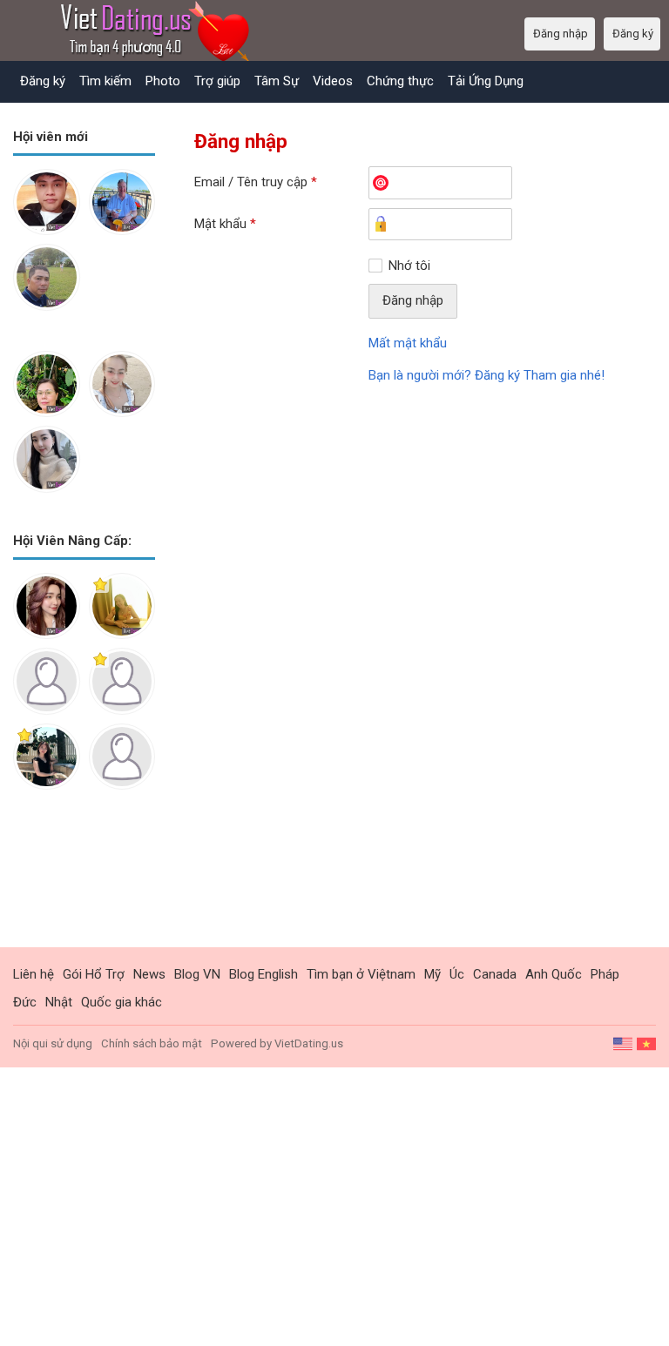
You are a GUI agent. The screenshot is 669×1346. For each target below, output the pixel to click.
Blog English (263, 974)
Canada (495, 974)
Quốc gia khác (121, 1002)
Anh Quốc (553, 974)
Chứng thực (400, 81)
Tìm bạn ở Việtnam (361, 974)
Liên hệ (33, 974)
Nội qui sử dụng (52, 1043)
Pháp (605, 974)
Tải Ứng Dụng (486, 81)
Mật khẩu (225, 224)
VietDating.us (308, 1043)
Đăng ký (42, 81)
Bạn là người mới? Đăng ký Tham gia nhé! (486, 375)
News (149, 974)
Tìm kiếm (105, 81)
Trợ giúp (217, 81)
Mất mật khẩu (407, 343)
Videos (333, 81)
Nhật (58, 1002)
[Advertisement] (84, 882)
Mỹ (432, 974)
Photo (162, 81)
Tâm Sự (276, 81)
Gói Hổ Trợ (94, 974)
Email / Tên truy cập (255, 182)
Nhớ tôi (409, 265)
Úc (456, 974)
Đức (25, 1002)
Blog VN (197, 974)
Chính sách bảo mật (151, 1043)
